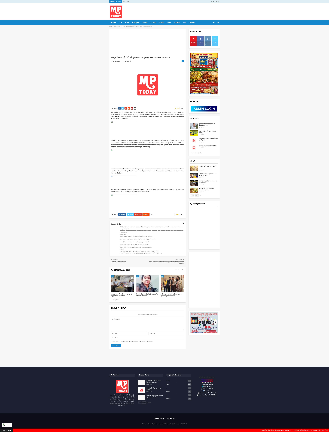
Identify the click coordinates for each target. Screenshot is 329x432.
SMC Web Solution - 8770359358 (179, 423)
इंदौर (182, 61)
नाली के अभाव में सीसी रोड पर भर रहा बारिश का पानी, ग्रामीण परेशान (281, 430)
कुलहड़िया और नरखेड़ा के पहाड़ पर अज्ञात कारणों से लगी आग (153, 381)
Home (114, 22)
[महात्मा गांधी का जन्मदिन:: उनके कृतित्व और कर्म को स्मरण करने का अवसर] (194, 140)
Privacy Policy (159, 419)
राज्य (145, 22)
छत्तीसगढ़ (168, 391)
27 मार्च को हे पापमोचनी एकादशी (118, 262)
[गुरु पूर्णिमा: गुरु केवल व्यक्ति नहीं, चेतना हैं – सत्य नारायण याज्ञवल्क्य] (194, 168)
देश (121, 22)
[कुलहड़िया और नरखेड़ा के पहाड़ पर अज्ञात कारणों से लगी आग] (141, 382)
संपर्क (124, 1)
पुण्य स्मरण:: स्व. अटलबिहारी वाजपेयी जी (207, 146)
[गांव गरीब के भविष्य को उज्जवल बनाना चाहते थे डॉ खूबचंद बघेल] (141, 397)
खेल (170, 22)
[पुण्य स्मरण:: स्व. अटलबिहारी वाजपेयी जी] (194, 148)
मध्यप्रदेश (136, 22)
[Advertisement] (147, 43)
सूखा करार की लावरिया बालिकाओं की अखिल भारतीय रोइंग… (207, 124)
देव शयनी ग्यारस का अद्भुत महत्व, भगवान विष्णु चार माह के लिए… (207, 174)
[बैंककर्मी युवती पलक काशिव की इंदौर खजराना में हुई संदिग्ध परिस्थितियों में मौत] (147, 283)
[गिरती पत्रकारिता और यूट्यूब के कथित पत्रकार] (194, 133)
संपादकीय (192, 22)
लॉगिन (128, 1)
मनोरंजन (178, 22)
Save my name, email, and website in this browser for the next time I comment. (133, 341)
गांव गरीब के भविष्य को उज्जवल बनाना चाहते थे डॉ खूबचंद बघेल (154, 396)
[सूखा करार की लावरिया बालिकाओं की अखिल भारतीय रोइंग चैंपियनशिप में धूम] (194, 126)
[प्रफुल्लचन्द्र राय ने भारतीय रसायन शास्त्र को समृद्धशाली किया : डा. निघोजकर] (122, 283)
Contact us (171, 419)
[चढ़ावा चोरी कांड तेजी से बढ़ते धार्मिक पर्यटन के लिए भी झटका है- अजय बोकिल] (194, 183)
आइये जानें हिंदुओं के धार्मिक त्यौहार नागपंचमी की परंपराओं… (206, 189)
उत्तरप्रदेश (168, 398)
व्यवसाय (162, 22)
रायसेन (167, 384)
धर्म (185, 22)
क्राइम (154, 22)
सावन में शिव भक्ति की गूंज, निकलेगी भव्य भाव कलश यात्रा (247, 430)
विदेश (128, 22)
